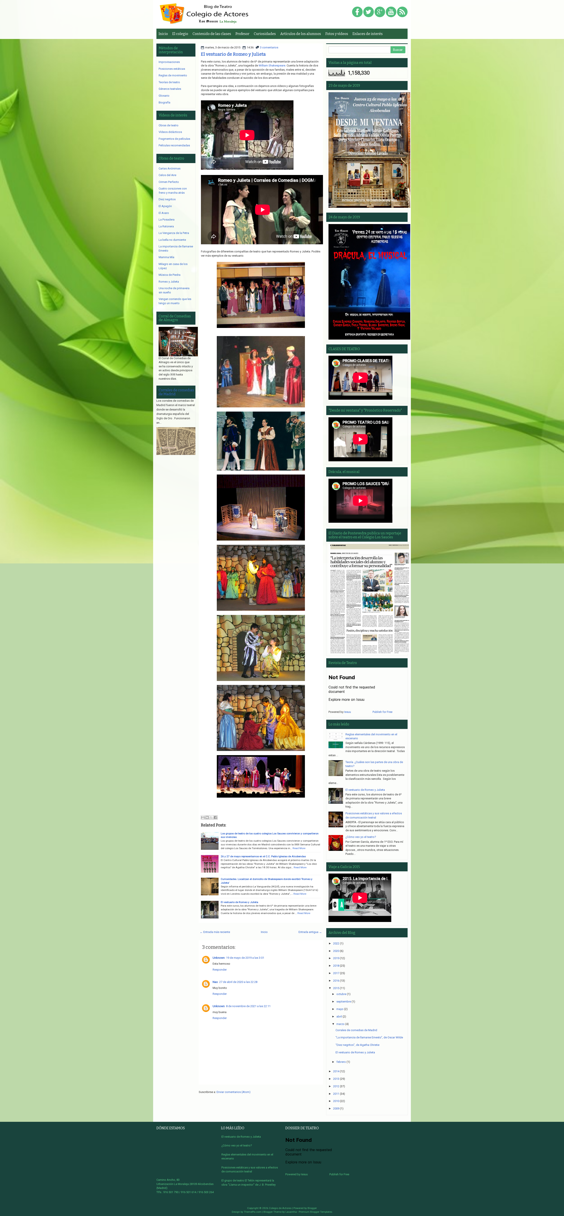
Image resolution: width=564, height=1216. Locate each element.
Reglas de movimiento (173, 75)
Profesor (242, 34)
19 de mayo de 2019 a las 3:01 (245, 957)
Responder (220, 969)
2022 (336, 943)
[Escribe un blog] (207, 817)
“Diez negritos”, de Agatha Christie (357, 1045)
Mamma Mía (166, 257)
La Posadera (166, 219)
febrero (341, 1061)
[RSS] (402, 12)
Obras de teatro (168, 125)
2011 (336, 1093)
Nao (215, 982)
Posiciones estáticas (172, 68)
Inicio (163, 34)
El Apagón (165, 206)
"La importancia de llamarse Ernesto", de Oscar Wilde (369, 1037)
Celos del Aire (167, 175)
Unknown (219, 957)
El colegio (180, 34)
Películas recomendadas (174, 145)
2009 (336, 1108)
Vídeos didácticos (170, 132)
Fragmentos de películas (174, 138)
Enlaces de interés (367, 34)
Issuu (347, 712)
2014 (336, 1071)
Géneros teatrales (170, 88)
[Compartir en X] (211, 817)
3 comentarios (269, 47)
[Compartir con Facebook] (215, 817)
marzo (340, 1024)
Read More (299, 848)
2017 (336, 973)
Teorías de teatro (169, 82)
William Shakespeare (272, 65)
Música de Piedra (169, 274)
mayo (339, 1009)
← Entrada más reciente (215, 932)
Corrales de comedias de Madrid (176, 392)
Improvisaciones (169, 62)
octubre (341, 994)
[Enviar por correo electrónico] (203, 817)
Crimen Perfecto (169, 182)
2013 (336, 1078)
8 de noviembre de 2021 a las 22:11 (248, 1006)
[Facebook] (357, 12)
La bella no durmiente (172, 239)
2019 (336, 958)
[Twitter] (368, 12)
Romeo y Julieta (169, 281)
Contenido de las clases (212, 34)
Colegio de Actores (280, 1208)
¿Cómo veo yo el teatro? (360, 837)
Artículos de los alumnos (300, 34)
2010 (336, 1101)
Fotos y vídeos (336, 34)
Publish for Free (382, 712)
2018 (336, 965)
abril (339, 1016)
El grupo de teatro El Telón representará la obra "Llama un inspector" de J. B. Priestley (248, 1182)
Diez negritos (167, 199)
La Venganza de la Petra (174, 233)
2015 (336, 988)
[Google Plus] (380, 12)
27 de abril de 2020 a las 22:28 (238, 982)
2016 (336, 980)
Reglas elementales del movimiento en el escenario (247, 1156)
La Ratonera (166, 226)
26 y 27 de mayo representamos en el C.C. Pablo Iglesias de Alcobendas (263, 856)
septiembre (343, 1001)
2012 (336, 1086)
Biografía (164, 102)
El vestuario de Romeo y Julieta (233, 54)
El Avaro (164, 213)
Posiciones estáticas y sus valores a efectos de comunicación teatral (249, 1169)
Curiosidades (265, 34)
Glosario (164, 95)
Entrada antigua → (310, 932)
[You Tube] (391, 12)
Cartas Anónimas (169, 168)
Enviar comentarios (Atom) (233, 1092)
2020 (336, 951)
